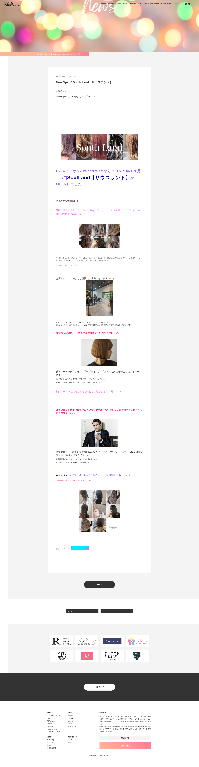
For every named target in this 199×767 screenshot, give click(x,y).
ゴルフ (70, 740)
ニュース (146, 3)
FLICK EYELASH (52, 729)
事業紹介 (133, 3)
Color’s (49, 724)
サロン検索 (50, 740)
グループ (125, 3)
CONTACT (99, 687)
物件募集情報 (154, 3)
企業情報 (103, 3)
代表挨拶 (111, 3)
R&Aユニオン (51, 721)
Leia (48, 718)
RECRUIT (178, 3)
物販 (69, 742)
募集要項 (50, 745)
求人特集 (118, 3)
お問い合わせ (167, 3)
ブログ (139, 3)
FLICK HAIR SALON (53, 732)
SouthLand (80, 548)
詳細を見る (125, 738)
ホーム (39, 54)
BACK (99, 584)
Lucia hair (50, 726)
